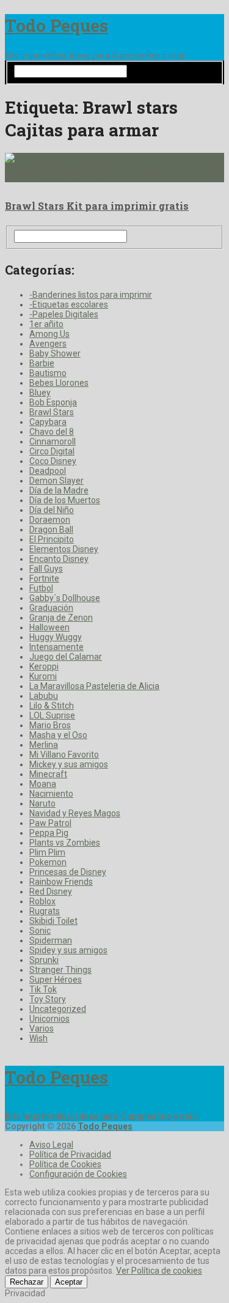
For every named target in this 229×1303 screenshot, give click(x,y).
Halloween (49, 627)
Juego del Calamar (65, 657)
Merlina (43, 745)
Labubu (43, 696)
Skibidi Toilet (53, 921)
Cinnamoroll (52, 441)
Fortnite (44, 578)
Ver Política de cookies (159, 1270)
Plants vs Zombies (64, 842)
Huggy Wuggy (55, 637)
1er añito (46, 324)
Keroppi (44, 666)
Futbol (41, 588)
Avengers (48, 344)
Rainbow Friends (61, 882)
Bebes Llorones (59, 383)
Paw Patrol (50, 823)
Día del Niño (51, 510)
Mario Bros (50, 725)
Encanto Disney (59, 559)
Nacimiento (51, 794)
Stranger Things (60, 970)
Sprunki (44, 960)
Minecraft (48, 774)
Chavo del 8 (51, 432)
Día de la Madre (59, 490)
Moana (42, 784)
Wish (38, 1038)
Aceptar (68, 1281)
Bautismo (48, 373)
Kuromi (43, 676)
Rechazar (26, 1281)
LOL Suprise (52, 715)
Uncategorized (57, 1009)
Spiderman (50, 940)
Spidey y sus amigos (68, 950)
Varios (41, 1028)
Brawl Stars (51, 412)
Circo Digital (52, 451)
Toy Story (47, 999)
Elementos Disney (63, 549)
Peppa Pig (48, 833)
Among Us (49, 334)
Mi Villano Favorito (64, 754)
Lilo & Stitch (51, 706)
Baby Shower (55, 353)
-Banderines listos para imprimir (90, 295)
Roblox (42, 901)
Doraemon (49, 520)
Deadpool (47, 471)
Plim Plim (47, 852)
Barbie (41, 363)
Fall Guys (46, 569)
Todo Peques (56, 25)
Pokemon (48, 862)
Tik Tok (43, 989)
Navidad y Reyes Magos (74, 813)
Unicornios (49, 1019)
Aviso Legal (51, 1145)
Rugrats (44, 911)
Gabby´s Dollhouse (64, 598)
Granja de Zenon (61, 617)
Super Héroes (55, 979)
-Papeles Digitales (63, 314)
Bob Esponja (53, 402)
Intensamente (56, 647)
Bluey (40, 392)
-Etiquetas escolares (68, 304)
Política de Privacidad (70, 1154)
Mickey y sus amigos (68, 764)
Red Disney (50, 891)
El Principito (51, 539)
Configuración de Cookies (78, 1174)
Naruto (42, 803)
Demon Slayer (56, 480)
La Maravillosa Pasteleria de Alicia (94, 686)
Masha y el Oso (58, 735)
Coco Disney (52, 461)
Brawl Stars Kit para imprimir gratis (97, 205)
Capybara (48, 422)
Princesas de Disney (67, 872)
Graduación (51, 608)
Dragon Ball (51, 529)
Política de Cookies (65, 1164)
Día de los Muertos (64, 500)
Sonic (40, 931)
